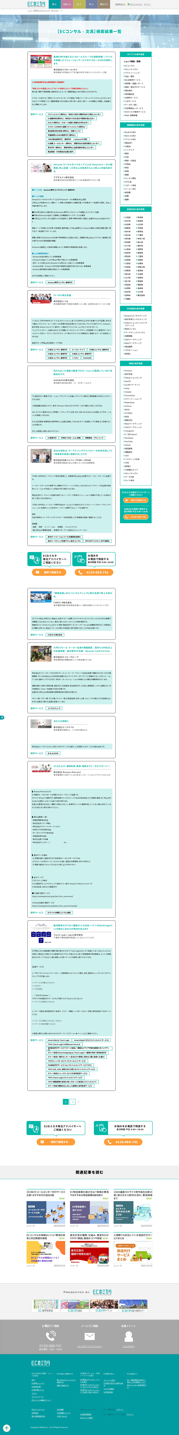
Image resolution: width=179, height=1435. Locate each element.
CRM (127, 462)
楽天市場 (128, 374)
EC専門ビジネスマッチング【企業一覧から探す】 (90, 1391)
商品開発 (128, 346)
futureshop (130, 395)
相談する (67, 4)
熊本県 (128, 291)
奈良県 (128, 267)
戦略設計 (128, 452)
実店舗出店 (129, 94)
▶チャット (79, 1033)
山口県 (128, 277)
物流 (127, 416)
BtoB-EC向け (130, 132)
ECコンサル (54, 10)
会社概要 (60, 1410)
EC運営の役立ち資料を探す (113, 1384)
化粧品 (128, 146)
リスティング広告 (132, 459)
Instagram (129, 430)
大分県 (140, 291)
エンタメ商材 (130, 178)
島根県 (140, 270)
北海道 (128, 217)
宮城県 (140, 221)
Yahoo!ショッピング (133, 377)
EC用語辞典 (108, 1392)
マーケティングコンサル (135, 332)
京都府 (140, 260)
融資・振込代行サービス (135, 87)
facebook (129, 438)
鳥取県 (128, 270)
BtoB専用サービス (132, 80)
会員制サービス (131, 97)
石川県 (128, 245)
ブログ (34, 1393)
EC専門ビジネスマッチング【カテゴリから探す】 (90, 1386)
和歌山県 (141, 267)
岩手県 (128, 221)
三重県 (140, 256)
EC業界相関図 (85, 1414)
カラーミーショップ (133, 399)
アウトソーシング (132, 72)
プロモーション (131, 350)
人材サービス (130, 101)
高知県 (128, 284)
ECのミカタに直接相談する (136, 1386)
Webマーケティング (133, 343)
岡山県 (128, 274)
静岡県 (140, 252)
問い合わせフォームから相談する (66, 1381)
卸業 (127, 196)
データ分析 (129, 477)
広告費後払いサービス (134, 108)
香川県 (128, 281)
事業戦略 (128, 336)
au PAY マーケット (132, 384)
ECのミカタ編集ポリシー (41, 1400)
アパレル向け (130, 139)
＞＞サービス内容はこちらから (43, 982)
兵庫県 (140, 263)
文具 (127, 157)
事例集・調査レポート (134, 83)
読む (54, 4)
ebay (127, 388)
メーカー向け (130, 189)
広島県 (140, 274)
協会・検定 (129, 76)
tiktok (128, 445)
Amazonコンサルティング (135, 315)
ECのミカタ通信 (86, 1418)
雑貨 (127, 153)
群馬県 (140, 231)
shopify (128, 391)
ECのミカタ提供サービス (135, 111)
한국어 (58, 1020)
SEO (127, 455)
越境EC (128, 353)
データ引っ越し (131, 104)
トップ (30, 10)
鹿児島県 (141, 295)
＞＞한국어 (36, 986)
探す (79, 4)
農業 (127, 199)
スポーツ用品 (130, 185)
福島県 (128, 228)
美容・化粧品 (130, 160)
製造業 (128, 192)
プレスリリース (38, 1397)
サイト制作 (129, 480)
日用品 (128, 164)
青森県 (140, 217)
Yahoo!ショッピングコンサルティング (136, 324)
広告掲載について (64, 1413)
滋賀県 (128, 260)
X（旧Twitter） (131, 434)
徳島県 (140, 277)
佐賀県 (128, 288)
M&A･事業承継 (131, 115)
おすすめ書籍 (109, 1389)
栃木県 (128, 231)
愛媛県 (140, 281)
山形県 (140, 224)
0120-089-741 (97, 572)
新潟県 (128, 242)
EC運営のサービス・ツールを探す (90, 1381)
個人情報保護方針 (38, 1416)
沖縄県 (128, 299)
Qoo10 (128, 381)
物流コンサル (130, 329)
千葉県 (140, 235)
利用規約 (35, 1413)
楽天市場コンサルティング (136, 319)
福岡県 (140, 284)
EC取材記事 (36, 1387)
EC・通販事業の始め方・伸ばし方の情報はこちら (136, 1381)
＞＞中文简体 (37, 989)
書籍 (127, 174)
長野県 (140, 249)
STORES (128, 413)
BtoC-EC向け (130, 135)
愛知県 (128, 256)
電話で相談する (63, 1385)
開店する (104, 4)
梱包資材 (128, 90)
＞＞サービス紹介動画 (40, 1024)
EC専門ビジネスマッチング (41, 10)
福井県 (140, 245)
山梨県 (128, 249)
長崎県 (140, 288)
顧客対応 (128, 420)
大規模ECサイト (131, 469)
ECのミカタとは (38, 1410)
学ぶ (91, 4)
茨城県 (140, 228)
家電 (127, 171)
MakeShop (129, 402)
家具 (127, 167)
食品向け (128, 142)
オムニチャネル (131, 69)
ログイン (120, 1410)
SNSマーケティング (133, 339)
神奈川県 (141, 238)
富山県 (140, 242)
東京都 (128, 238)
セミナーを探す (110, 1380)
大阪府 (128, 263)
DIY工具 (128, 181)
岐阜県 (128, 252)
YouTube (129, 441)
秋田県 (128, 224)
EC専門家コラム (38, 1390)
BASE (127, 409)
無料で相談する (52, 572)
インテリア (129, 150)
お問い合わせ (62, 1416)
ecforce (128, 406)
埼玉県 (128, 235)
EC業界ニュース (38, 1383)
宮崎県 (128, 295)
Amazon (128, 370)
